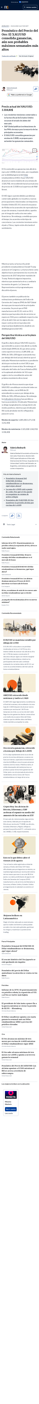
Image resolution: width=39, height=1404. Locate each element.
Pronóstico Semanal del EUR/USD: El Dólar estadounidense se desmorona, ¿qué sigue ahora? (18, 569)
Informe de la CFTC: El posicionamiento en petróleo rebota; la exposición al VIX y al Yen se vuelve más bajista (19, 545)
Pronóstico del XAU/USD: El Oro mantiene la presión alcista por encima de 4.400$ (20, 502)
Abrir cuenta (11, 1109)
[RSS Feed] (18, 515)
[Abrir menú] (1, 7)
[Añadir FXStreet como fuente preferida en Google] (20, 94)
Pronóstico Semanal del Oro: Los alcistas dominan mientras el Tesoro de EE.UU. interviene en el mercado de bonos (17, 581)
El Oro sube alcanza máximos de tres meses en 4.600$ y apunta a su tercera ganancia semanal (18, 1054)
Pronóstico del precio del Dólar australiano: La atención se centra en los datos (19, 973)
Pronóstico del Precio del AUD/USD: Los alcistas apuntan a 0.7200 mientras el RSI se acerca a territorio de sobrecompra (19, 1069)
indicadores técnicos (12, 399)
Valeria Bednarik (12, 88)
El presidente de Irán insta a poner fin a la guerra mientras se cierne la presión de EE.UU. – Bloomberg (19, 1005)
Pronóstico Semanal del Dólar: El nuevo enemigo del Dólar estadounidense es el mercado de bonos (17, 557)
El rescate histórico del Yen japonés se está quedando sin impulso (18, 960)
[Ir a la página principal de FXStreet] (6, 7)
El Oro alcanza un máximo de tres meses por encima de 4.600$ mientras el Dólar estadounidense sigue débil (18, 1041)
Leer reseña (9, 1113)
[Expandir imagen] (34, 150)
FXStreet (10, 90)
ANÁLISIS (5, 26)
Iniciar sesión (31, 7)
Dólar (26, 175)
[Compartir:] (35, 88)
